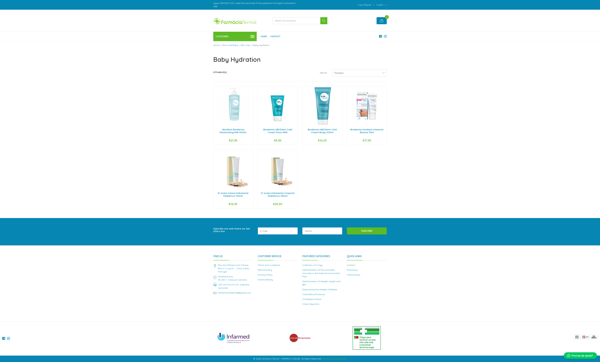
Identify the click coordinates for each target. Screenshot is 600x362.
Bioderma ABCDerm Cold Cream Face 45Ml (277, 131)
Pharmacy (352, 270)
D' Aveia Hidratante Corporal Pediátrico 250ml (277, 194)
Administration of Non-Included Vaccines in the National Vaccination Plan (321, 273)
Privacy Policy (265, 274)
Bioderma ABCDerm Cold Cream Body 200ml (322, 131)
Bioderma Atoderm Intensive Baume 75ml (366, 131)
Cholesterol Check (311, 299)
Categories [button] (222, 36)
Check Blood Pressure (313, 294)
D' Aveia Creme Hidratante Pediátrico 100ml (233, 194)
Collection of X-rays (312, 265)
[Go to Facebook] (380, 36)
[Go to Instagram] (385, 36)
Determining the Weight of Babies (319, 289)
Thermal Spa (353, 274)
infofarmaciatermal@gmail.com (234, 292)
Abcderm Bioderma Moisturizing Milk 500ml (233, 131)
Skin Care (245, 45)
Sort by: (323, 73)
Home (264, 36)
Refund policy (265, 270)
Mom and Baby (230, 45)
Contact (275, 36)
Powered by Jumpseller (334, 358)
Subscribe (366, 230)
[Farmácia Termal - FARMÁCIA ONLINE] (235, 20)
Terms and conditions (269, 265)
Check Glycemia (310, 304)
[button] (382, 5)
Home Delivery (265, 279)
